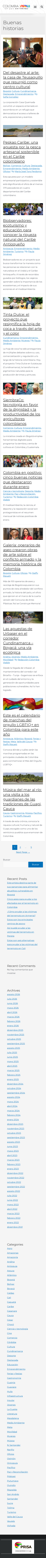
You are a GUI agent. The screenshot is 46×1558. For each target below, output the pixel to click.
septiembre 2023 (16, 1137)
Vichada (11, 1525)
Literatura (12, 1414)
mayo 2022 (13, 1204)
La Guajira (12, 1409)
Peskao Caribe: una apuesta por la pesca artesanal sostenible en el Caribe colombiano (22, 151)
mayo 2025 (13, 1061)
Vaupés (11, 1521)
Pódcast (11, 1476)
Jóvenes (15, 657)
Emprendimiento (24, 94)
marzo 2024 (13, 1110)
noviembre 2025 (15, 1034)
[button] (35, 7)
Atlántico (19, 738)
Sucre (10, 1503)
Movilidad (8, 659)
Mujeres (25, 340)
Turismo (18, 251)
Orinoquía (12, 1463)
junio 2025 (12, 1057)
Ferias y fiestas (14, 1373)
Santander (12, 1499)
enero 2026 (13, 1025)
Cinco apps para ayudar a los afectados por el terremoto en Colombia (22, 903)
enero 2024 (13, 1119)
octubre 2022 (14, 1182)
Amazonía (12, 1257)
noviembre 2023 (15, 1128)
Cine (9, 1333)
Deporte (29, 491)
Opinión (11, 1458)
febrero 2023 (13, 1164)
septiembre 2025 (16, 1043)
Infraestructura (15, 1396)
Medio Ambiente (31, 168)
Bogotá (7, 91)
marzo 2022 (13, 1213)
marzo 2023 (13, 1160)
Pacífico (37, 813)
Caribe (10, 1306)
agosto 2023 (13, 1142)
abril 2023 (12, 1155)
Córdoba (11, 1342)
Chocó (10, 1324)
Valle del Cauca (24, 741)
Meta (13, 741)
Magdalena (13, 1418)
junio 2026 (12, 1003)
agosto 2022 (13, 1191)
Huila (10, 1391)
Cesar (10, 1320)
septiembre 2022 (16, 1186)
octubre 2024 (14, 1088)
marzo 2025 (13, 1070)
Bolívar (6, 165)
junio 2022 (12, 1200)
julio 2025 (12, 1052)
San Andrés (13, 1494)
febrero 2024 (13, 1115)
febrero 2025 (13, 1075)
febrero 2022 (13, 1218)
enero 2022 (13, 1222)
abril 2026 (12, 1012)
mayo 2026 (13, 1008)
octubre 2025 (14, 1039)
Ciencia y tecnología (13, 491)
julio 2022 (12, 1195)
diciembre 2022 (15, 1173)
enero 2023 (13, 1169)
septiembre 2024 (16, 1093)
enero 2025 (13, 1079)
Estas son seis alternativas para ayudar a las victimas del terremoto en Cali (22, 944)
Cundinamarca (28, 91)
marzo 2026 (13, 1017)
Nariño (10, 1449)
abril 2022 (12, 1209)
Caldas (10, 1293)
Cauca (6, 813)
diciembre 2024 (15, 1084)
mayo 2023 (13, 1151)
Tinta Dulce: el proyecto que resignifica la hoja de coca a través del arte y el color (22, 324)
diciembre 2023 (15, 1124)
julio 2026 (12, 999)
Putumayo (12, 1481)
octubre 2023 (14, 1133)
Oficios (6, 171)
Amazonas (12, 1253)
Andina (7, 657)
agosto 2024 (13, 1097)
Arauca (10, 1270)
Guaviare (11, 1387)
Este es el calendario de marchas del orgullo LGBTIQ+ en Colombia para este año (21, 724)
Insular (10, 1400)
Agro (9, 1248)
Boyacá (11, 1288)
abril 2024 (12, 1106)
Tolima (10, 1508)
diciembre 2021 (15, 1227)
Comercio (16, 165)
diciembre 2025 (15, 1030)
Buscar (6, 859)
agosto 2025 (13, 1048)
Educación (12, 1364)
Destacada (8, 94)
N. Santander (13, 1445)
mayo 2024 (13, 1101)
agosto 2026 (13, 994)
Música (29, 813)
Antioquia (8, 248)
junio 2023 (12, 1146)
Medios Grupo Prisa (23, 1551)
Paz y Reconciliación (24, 494)
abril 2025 (12, 1066)
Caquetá (11, 1302)
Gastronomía (17, 813)
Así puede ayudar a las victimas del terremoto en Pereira (20, 932)
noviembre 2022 (15, 1178)
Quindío (11, 1485)
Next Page (23, 852)
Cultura (16, 91)
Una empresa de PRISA (23, 1545)
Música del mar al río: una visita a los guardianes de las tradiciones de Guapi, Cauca (22, 799)
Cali (9, 1297)
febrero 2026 (13, 1021)
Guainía (11, 1382)
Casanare (12, 1311)
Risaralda (12, 1490)
